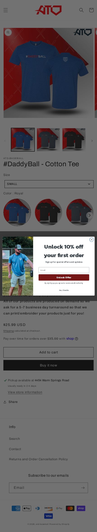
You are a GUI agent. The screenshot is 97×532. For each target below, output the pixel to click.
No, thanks (64, 290)
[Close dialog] (92, 240)
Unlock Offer (63, 277)
